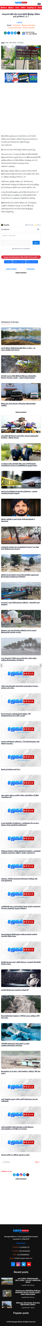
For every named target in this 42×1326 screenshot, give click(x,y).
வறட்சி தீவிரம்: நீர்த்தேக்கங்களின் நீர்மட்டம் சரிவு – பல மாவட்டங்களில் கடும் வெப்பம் (18, 349)
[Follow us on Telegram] (14, 1174)
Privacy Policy (21, 1243)
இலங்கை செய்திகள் (28, 25)
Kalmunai (19, 22)
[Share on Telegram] (15, 33)
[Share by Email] (18, 33)
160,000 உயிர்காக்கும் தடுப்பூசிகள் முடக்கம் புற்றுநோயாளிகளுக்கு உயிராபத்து (15, 1044)
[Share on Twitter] (12, 33)
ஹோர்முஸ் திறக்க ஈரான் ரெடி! (10, 769)
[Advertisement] (21, 110)
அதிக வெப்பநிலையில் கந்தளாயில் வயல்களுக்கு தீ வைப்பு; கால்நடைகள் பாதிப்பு (19, 687)
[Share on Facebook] (8, 33)
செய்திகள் (16, 25)
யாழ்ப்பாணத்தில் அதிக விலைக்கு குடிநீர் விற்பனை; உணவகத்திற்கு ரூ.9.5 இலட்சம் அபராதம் (17, 1128)
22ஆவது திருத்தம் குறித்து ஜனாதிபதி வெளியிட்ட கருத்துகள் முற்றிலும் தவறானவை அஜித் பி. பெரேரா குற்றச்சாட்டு (21, 852)
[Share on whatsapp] (5, 33)
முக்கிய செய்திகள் (11, 269)
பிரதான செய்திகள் (15, 27)
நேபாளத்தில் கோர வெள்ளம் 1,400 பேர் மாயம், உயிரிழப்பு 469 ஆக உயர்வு (20, 1017)
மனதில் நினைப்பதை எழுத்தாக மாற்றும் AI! (15, 990)
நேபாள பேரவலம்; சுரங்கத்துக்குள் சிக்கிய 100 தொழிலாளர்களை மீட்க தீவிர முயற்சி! (15, 715)
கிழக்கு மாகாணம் (29, 27)
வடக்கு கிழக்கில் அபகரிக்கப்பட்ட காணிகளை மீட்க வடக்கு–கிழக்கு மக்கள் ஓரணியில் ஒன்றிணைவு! (20, 824)
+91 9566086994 (23, 1254)
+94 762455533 (24, 1251)
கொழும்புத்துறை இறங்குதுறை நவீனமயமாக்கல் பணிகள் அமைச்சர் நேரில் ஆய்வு (19, 935)
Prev (1, 665)
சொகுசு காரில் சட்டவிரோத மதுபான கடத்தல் (15, 1155)
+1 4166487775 (23, 1247)
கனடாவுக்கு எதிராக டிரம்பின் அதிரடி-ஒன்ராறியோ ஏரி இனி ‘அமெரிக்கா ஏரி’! (20, 796)
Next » (37, 1162)
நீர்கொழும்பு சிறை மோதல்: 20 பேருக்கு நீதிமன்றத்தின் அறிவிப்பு (28, 1303)
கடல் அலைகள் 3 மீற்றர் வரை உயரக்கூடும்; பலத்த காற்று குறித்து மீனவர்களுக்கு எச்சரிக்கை (18, 659)
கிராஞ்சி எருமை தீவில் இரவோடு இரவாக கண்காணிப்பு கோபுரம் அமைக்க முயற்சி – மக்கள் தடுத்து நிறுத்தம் (18, 377)
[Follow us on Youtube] (27, 1174)
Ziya (2, 43)
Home (9, 25)
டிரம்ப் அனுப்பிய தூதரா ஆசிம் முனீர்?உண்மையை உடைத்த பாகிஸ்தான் (19, 1100)
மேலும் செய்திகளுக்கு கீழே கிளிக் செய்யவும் (20, 257)
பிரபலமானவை (31, 269)
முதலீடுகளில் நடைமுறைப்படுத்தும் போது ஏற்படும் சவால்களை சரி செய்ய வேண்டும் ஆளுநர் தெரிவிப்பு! (21, 907)
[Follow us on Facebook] (17, 1174)
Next (40, 665)
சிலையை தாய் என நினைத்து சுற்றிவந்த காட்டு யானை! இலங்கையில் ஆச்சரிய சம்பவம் (18, 631)
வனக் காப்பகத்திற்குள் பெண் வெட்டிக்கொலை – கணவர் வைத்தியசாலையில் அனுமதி (19, 492)
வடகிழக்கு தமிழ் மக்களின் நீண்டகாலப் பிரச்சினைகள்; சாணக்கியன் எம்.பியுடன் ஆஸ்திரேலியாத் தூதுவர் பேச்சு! (19, 464)
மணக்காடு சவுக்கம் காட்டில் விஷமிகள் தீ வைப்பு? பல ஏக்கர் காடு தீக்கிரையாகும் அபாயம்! (20, 548)
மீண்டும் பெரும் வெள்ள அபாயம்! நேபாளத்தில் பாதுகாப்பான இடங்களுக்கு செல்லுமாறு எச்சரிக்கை (20, 576)
